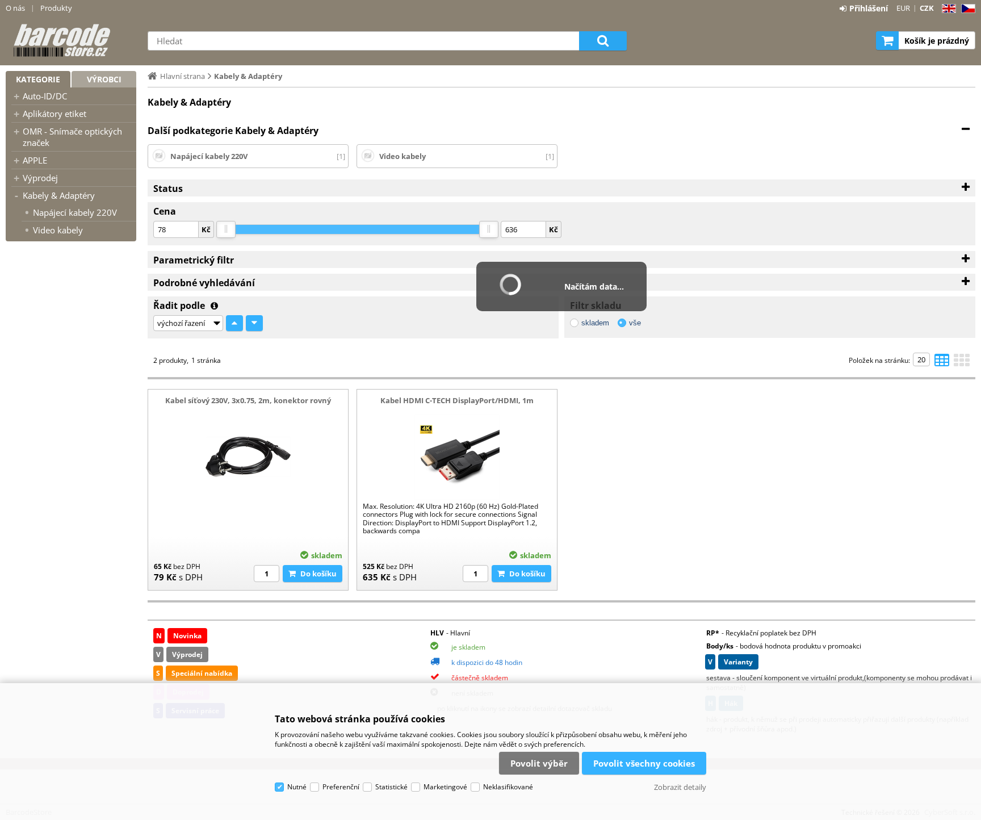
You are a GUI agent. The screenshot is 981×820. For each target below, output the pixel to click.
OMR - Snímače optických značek (72, 136)
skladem (595, 323)
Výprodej (40, 177)
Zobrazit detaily (680, 787)
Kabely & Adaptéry (59, 195)
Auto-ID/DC (45, 96)
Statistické (391, 787)
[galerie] (962, 363)
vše (635, 323)
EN (947, 9)
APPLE (35, 160)
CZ (966, 9)
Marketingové (445, 787)
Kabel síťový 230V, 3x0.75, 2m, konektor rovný (248, 400)
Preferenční (340, 787)
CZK (927, 8)
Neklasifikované (508, 787)
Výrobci (104, 79)
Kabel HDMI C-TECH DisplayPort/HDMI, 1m (457, 400)
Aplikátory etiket (54, 113)
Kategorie (38, 79)
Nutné (297, 787)
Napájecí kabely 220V (75, 212)
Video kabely (58, 230)
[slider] (226, 229)
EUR (903, 8)
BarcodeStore (71, 40)
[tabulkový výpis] (941, 363)
